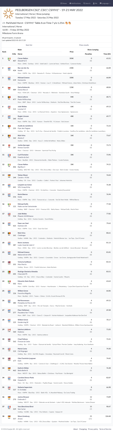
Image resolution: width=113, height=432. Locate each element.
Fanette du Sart (23, 157)
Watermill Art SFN (24, 255)
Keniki (20, 70)
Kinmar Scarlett (23, 148)
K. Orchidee (22, 390)
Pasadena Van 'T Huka (26, 313)
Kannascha (22, 80)
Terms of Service (105, 429)
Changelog (83, 429)
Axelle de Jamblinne (25, 126)
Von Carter (22, 409)
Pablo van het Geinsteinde (27, 206)
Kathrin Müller (23, 368)
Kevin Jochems (23, 243)
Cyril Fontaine (23, 155)
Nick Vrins (21, 135)
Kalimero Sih (22, 226)
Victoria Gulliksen (24, 262)
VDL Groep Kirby (24, 187)
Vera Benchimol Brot (25, 406)
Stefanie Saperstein (25, 387)
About (75, 429)
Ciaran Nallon (23, 58)
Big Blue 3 (21, 167)
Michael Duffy (23, 204)
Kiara (20, 284)
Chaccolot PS (22, 274)
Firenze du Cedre (24, 341)
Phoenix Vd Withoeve (25, 216)
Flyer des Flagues (24, 128)
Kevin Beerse (23, 194)
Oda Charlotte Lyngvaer (27, 358)
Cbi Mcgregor (23, 351)
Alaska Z (21, 138)
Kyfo (19, 361)
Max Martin (22, 264)
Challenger (22, 235)
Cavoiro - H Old (23, 177)
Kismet (20, 119)
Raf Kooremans (23, 300)
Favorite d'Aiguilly (24, 293)
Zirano (20, 419)
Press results (84, 45)
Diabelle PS (22, 380)
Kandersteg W (23, 322)
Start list (29, 45)
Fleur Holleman (23, 310)
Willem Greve (23, 291)
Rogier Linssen (23, 116)
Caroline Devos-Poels (26, 378)
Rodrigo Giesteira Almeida (28, 271)
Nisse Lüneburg (23, 416)
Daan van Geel (23, 223)
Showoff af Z (22, 61)
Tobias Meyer (23, 175)
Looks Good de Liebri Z (26, 245)
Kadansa (21, 332)
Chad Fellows (23, 339)
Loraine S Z (22, 109)
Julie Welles (22, 106)
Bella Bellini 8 (23, 370)
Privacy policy (93, 429)
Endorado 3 (22, 399)
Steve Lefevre (23, 97)
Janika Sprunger (24, 145)
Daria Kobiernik (24, 87)
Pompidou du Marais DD (26, 303)
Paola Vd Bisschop (24, 99)
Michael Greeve (23, 78)
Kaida (20, 197)
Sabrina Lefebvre (24, 329)
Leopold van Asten (25, 185)
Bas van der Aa (23, 68)
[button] (105, 3)
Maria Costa (22, 349)
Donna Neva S (23, 90)
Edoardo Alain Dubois (26, 281)
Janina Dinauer (23, 397)
